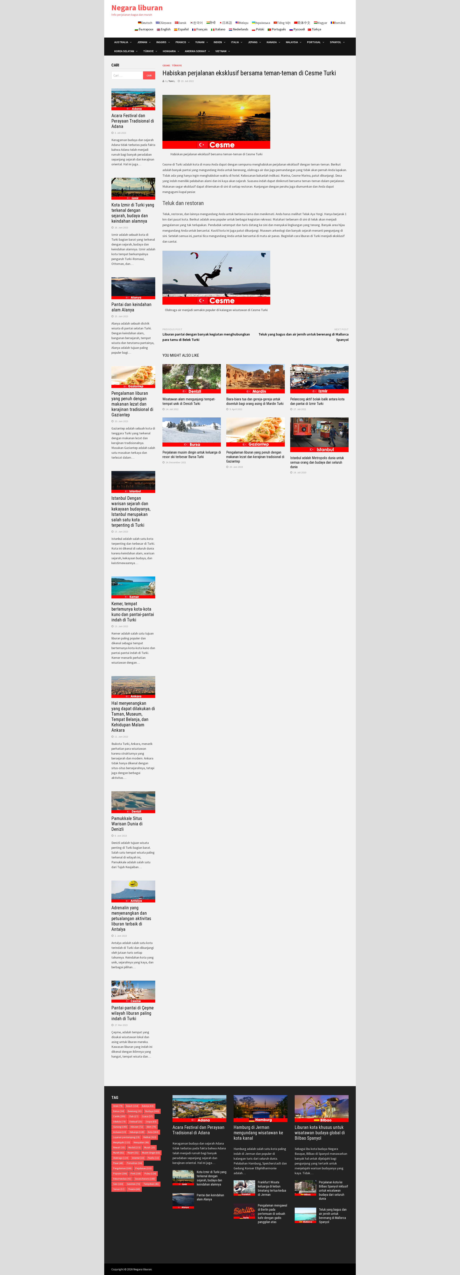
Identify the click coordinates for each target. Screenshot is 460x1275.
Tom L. (172, 81)
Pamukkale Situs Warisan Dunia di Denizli (126, 824)
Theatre (134, 1189)
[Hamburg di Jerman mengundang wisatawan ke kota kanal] (261, 1108)
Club (133, 1116)
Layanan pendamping (126, 1137)
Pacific (153, 1157)
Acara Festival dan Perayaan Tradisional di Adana (132, 121)
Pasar (118, 1163)
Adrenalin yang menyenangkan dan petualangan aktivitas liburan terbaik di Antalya (131, 918)
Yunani (199, 42)
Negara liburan (137, 7)
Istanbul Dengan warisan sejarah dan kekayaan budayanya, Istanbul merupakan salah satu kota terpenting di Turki (130, 512)
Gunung (120, 1126)
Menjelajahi (121, 1142)
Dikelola (119, 1121)
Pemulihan (134, 1163)
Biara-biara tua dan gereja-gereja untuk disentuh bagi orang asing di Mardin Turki (255, 401)
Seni (118, 1184)
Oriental (138, 1157)
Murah (149, 1147)
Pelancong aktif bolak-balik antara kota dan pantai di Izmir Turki (317, 401)
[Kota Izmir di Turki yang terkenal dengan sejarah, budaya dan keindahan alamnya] (183, 1172)
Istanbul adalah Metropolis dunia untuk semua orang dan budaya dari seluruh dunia (317, 462)
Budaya (152, 1111)
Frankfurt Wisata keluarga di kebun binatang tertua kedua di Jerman (272, 1188)
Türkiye (177, 65)
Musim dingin (151, 1152)
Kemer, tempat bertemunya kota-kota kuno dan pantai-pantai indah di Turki (132, 611)
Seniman (133, 1184)
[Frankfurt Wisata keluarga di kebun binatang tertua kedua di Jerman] (244, 1183)
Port (136, 1173)
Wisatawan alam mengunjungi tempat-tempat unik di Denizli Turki (188, 401)
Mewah (119, 1147)
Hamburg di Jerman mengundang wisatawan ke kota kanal (258, 1133)
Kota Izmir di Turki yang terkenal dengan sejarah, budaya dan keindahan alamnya (132, 213)
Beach (132, 1106)
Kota (153, 1132)
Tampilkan (151, 1184)
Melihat (149, 1137)
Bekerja (148, 1106)
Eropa (151, 1121)
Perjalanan (143, 1168)
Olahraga (120, 1157)
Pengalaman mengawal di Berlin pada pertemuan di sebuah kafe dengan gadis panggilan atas (272, 1213)
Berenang (135, 1111)
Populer (120, 1173)
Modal (134, 1147)
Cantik (119, 1116)
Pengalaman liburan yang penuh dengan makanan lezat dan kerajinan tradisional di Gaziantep (255, 456)
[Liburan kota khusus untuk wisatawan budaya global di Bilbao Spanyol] (322, 1108)
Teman (118, 1189)
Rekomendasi (122, 1178)
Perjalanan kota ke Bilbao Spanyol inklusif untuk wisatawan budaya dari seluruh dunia (333, 1190)
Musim (133, 1152)
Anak (118, 1106)
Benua (118, 1111)
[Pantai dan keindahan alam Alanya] (183, 1196)
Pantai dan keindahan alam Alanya (131, 307)
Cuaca (147, 1116)
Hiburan (137, 1126)
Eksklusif (135, 1121)
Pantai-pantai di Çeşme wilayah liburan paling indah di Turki (132, 1013)
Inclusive (119, 1132)
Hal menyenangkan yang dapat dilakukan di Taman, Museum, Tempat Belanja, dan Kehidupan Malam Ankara (133, 717)
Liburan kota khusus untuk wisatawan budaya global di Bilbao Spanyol (320, 1133)
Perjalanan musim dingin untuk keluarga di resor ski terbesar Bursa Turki (191, 454)
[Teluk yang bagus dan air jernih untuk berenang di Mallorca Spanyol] (305, 1210)
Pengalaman (122, 1168)
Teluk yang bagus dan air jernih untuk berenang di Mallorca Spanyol (333, 1216)
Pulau (150, 1173)
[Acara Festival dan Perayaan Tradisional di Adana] (199, 1108)
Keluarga (137, 1132)
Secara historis (145, 1178)
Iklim (151, 1126)
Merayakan (141, 1142)
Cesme (166, 65)
